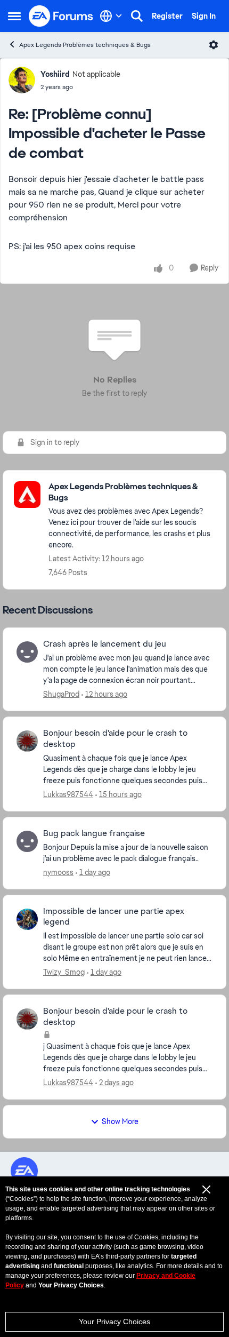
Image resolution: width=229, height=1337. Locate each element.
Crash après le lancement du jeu (104, 644)
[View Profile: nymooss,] (27, 841)
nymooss (58, 872)
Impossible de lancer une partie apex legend (113, 917)
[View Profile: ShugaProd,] (27, 652)
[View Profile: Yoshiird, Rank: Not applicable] (22, 80)
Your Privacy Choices (114, 1321)
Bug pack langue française (94, 833)
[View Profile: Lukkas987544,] (27, 741)
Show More (120, 1121)
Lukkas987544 (68, 794)
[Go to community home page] (61, 16)
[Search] (136, 16)
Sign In (204, 16)
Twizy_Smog (64, 972)
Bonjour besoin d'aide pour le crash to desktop (115, 739)
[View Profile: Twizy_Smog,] (27, 919)
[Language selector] (111, 16)
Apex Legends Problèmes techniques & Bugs (85, 45)
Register (167, 16)
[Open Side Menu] (14, 16)
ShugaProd (61, 694)
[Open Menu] (213, 44)
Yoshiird (55, 74)
